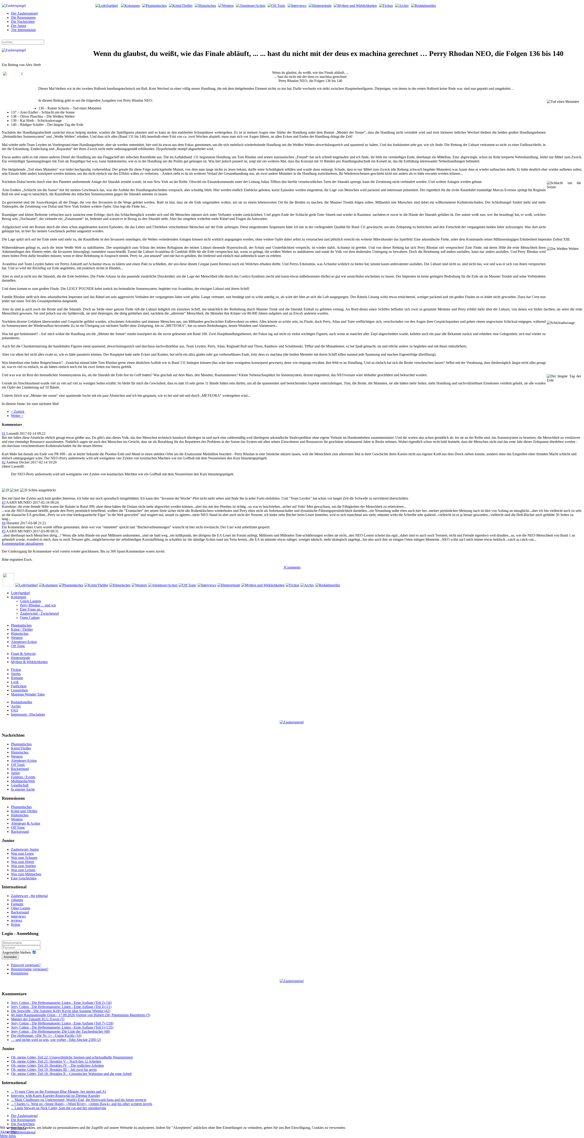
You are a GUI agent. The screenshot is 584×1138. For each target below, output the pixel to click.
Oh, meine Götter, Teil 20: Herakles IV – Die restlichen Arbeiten (57, 1065)
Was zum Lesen (22, 853)
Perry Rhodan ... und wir (38, 605)
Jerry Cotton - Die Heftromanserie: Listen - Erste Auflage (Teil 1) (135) (62, 1027)
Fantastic (17, 904)
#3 (3, 502)
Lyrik (15, 682)
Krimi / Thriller (22, 629)
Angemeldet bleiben (16, 952)
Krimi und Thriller (24, 811)
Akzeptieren (9, 1132)
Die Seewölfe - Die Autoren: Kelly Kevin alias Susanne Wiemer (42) (60, 1011)
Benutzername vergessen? (29, 969)
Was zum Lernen (23, 870)
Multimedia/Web (23, 781)
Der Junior (18, 26)
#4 (3, 523)
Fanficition (18, 686)
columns (17, 900)
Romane (17, 678)
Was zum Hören (22, 862)
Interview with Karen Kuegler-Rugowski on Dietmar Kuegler (55, 1096)
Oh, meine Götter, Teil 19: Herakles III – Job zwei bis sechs (54, 1070)
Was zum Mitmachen (26, 874)
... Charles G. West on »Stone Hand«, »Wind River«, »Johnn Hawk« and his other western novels (81, 1104)
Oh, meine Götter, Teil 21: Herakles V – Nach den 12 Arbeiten (56, 1061)
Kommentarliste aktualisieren (23, 543)
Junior (15, 773)
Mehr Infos (8, 1136)
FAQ (14, 710)
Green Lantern (30, 601)
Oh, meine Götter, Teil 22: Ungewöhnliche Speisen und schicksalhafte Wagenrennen (72, 1057)
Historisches (20, 633)
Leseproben (19, 690)
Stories (16, 674)
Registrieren (19, 973)
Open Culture (30, 617)
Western (17, 638)
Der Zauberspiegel (24, 13)
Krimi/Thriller (21, 748)
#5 (3, 531)
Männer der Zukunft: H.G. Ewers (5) (37, 1019)
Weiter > (17, 416)
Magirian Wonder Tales (28, 694)
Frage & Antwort (23, 654)
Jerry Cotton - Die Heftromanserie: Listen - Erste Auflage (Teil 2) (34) (61, 1003)
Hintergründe (20, 658)
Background (20, 769)
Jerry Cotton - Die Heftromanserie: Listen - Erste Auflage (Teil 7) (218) (62, 1023)
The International (23, 30)
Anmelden (10, 957)
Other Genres (20, 908)
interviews (18, 916)
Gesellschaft (20, 785)
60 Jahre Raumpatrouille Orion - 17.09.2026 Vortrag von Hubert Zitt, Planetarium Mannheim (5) (80, 1015)
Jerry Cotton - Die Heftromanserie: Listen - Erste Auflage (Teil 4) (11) (61, 1007)
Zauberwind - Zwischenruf (39, 613)
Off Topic (18, 646)
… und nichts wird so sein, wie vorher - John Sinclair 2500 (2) (56, 1040)
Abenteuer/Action (24, 642)
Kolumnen (18, 597)
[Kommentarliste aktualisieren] (23, 424)
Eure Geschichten (23, 878)
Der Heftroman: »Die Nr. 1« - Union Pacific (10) (46, 1035)
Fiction (16, 670)
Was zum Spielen (23, 866)
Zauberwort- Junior (25, 849)
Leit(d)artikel (20, 593)
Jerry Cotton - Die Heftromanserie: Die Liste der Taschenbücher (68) (60, 1031)
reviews (16, 920)
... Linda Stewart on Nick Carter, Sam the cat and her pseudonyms (58, 1108)
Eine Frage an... (31, 609)
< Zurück (17, 411)
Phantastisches (21, 625)
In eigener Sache (23, 789)
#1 (3, 433)
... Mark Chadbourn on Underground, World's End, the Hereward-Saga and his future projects (78, 1100)
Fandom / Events (23, 777)
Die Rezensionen (23, 17)
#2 (3, 462)
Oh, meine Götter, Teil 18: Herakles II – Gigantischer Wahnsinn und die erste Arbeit (71, 1074)
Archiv (16, 706)
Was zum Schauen (24, 858)
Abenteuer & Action (25, 823)
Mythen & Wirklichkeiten (29, 662)
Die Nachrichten (23, 22)
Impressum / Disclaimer (28, 714)
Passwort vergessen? (26, 965)
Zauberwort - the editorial (29, 896)
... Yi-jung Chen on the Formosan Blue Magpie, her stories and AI (58, 1091)
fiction (15, 924)
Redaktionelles (21, 702)
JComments (292, 567)
